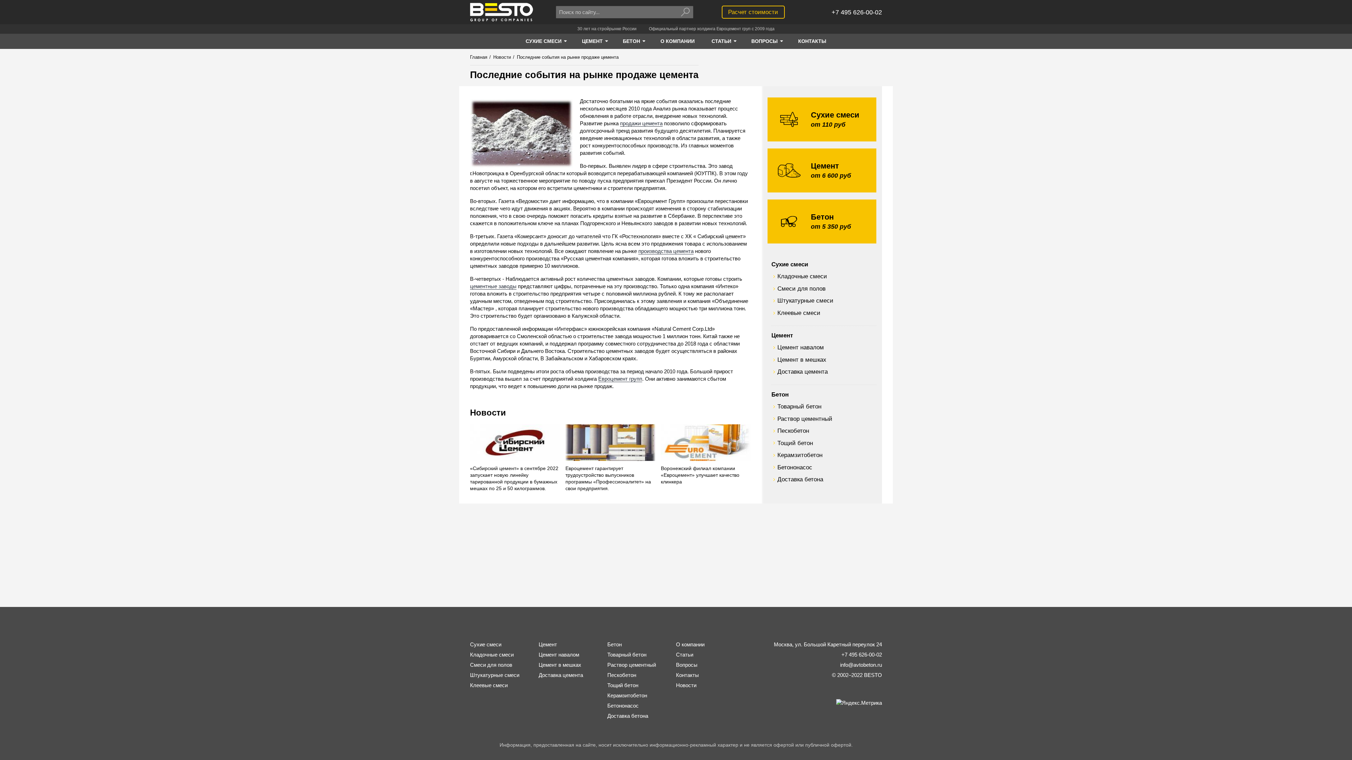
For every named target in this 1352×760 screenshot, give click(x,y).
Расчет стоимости (753, 12)
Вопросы (686, 665)
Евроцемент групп (620, 379)
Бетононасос (794, 467)
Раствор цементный (804, 419)
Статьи (684, 655)
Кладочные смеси (802, 276)
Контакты (687, 675)
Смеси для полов (801, 288)
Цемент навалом (800, 347)
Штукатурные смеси (805, 300)
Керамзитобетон (799, 455)
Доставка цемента (802, 371)
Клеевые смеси (798, 313)
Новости (488, 412)
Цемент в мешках (801, 359)
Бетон (780, 394)
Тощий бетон (795, 443)
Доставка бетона (800, 479)
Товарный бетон (799, 406)
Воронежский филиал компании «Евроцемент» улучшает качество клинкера (700, 475)
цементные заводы (493, 286)
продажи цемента (641, 123)
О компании (690, 644)
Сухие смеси (789, 264)
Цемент (782, 335)
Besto (501, 12)
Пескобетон (793, 431)
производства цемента (666, 251)
